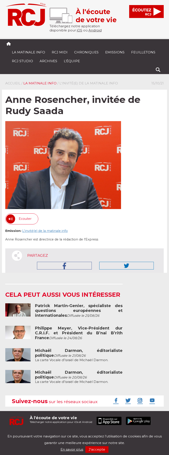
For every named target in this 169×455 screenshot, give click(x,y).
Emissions (115, 52)
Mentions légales (19, 432)
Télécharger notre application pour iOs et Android (61, 419)
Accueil (12, 83)
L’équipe (72, 61)
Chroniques (86, 52)
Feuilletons (143, 52)
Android (95, 30)
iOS (79, 30)
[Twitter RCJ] (127, 400)
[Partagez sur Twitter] (126, 266)
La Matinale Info (28, 52)
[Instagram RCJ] (139, 400)
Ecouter (25, 219)
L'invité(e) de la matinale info (45, 231)
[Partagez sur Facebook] (64, 266)
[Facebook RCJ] (115, 400)
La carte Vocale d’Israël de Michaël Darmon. (79, 355)
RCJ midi (60, 52)
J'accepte (97, 449)
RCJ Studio (22, 61)
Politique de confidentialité (50, 432)
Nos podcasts (79, 432)
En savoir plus (72, 449)
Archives (48, 61)
